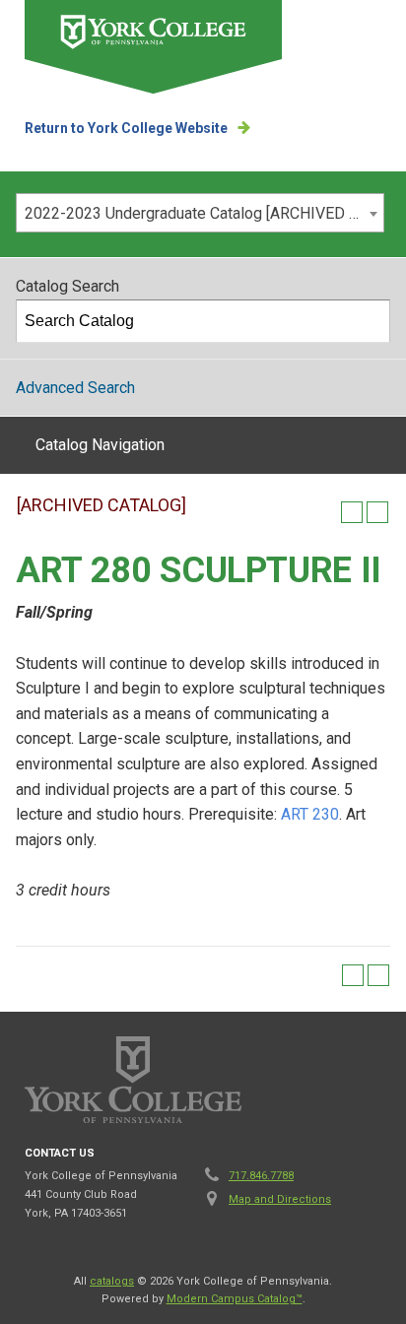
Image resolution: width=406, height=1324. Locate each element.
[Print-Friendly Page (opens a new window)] (352, 512)
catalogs (112, 1281)
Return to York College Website (126, 128)
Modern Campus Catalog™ (235, 1298)
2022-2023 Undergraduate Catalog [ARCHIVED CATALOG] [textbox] (204, 213)
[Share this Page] (326, 512)
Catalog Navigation (100, 444)
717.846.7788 (261, 1175)
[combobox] (200, 212)
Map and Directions (280, 1199)
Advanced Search (75, 387)
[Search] (369, 321)
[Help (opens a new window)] (377, 512)
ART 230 (310, 814)
